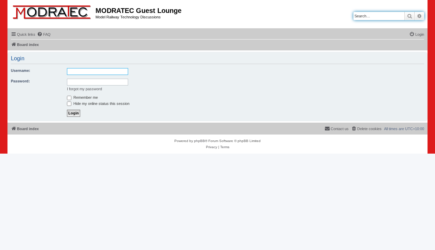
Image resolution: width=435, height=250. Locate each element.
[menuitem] (44, 34)
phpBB (199, 141)
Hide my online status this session (100, 103)
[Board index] (52, 11)
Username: (20, 70)
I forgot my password (84, 89)
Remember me (85, 97)
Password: (20, 81)
